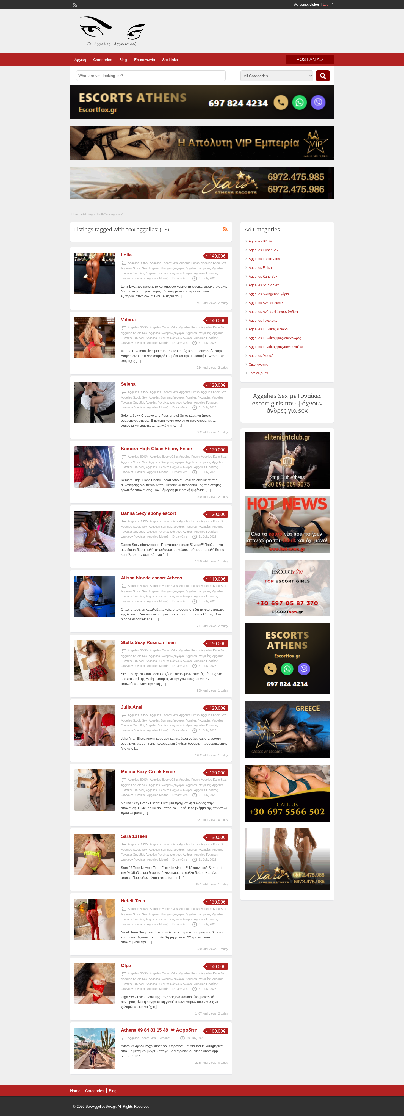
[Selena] (94, 422)
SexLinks (170, 59)
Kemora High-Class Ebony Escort (157, 448)
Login (327, 5)
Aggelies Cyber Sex (263, 250)
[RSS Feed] (74, 4)
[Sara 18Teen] (94, 874)
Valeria (128, 319)
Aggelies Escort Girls (164, 262)
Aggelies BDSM (138, 262)
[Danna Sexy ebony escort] (94, 551)
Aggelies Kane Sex (213, 262)
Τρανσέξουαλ (258, 373)
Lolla (126, 255)
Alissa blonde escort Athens (151, 578)
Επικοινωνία (144, 59)
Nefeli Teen (133, 901)
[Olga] (94, 1003)
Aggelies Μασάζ (157, 278)
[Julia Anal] (94, 745)
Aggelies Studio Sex (134, 268)
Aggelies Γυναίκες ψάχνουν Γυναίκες (276, 347)
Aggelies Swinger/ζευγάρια (166, 268)
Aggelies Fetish (189, 262)
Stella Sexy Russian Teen (148, 642)
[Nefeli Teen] (94, 939)
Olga (126, 965)
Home (75, 214)
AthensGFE (168, 1038)
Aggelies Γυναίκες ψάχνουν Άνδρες (169, 273)
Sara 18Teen (134, 836)
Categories (102, 59)
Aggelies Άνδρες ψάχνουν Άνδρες (274, 312)
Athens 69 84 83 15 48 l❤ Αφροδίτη (159, 1030)
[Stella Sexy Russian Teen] (94, 680)
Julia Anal (131, 707)
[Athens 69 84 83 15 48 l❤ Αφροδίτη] (94, 1068)
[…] (183, 296)
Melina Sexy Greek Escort (149, 771)
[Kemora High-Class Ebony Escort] (94, 486)
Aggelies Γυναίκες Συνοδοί (269, 329)
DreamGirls (180, 278)
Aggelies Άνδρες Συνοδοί (267, 303)
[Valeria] (94, 357)
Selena (128, 384)
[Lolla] (94, 293)
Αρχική (80, 59)
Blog (123, 59)
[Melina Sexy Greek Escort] (94, 809)
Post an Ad (310, 59)
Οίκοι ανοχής (258, 364)
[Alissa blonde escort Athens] (94, 616)
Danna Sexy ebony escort (148, 513)
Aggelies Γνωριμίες (198, 268)
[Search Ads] (323, 75)
